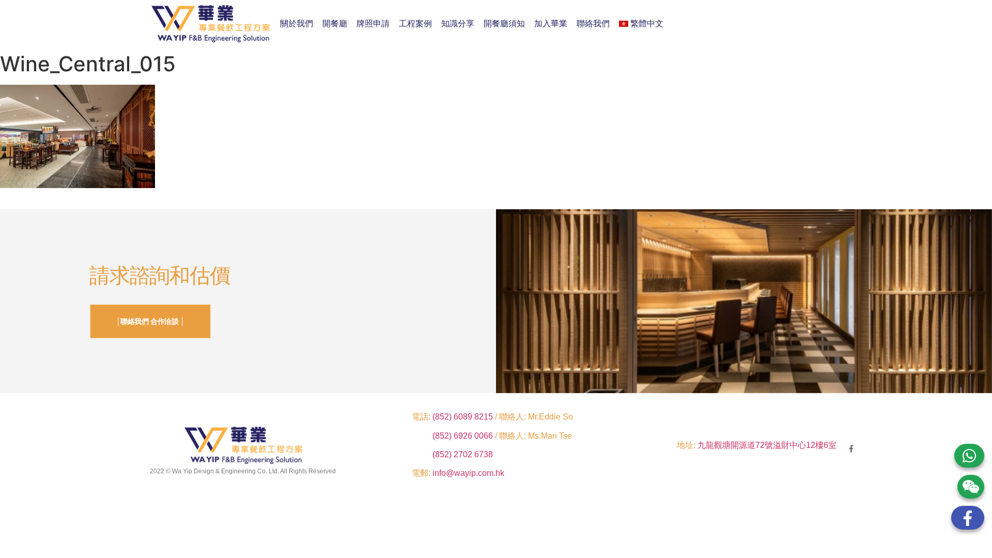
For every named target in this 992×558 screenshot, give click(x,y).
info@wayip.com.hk (468, 473)
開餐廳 (334, 23)
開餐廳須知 (504, 23)
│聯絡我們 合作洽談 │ (150, 321)
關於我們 (296, 23)
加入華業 (550, 23)
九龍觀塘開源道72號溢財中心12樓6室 (767, 445)
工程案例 (415, 23)
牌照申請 (373, 23)
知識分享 (457, 23)
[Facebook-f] (851, 449)
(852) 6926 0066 (463, 435)
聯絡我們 (593, 23)
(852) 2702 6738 (462, 454)
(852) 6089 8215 (462, 416)
